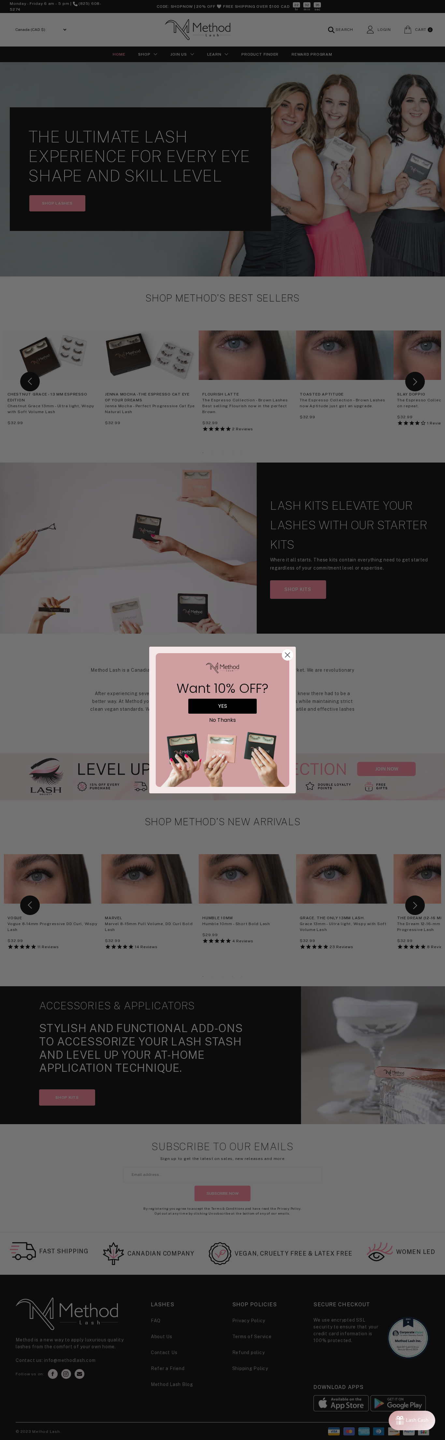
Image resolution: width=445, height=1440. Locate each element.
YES (222, 706)
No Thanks (222, 720)
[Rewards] (412, 1420)
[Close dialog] (287, 655)
